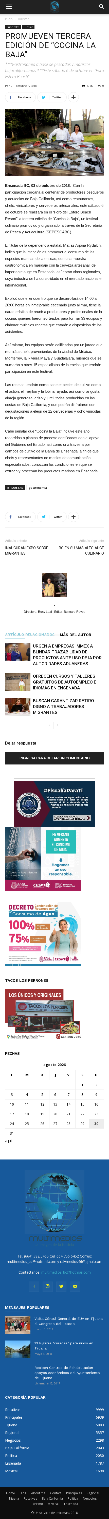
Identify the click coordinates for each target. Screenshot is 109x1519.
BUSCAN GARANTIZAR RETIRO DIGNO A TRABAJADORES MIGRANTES (63, 706)
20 (55, 1113)
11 (27, 1104)
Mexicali (53, 1504)
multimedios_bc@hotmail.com (66, 1272)
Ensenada (71, 1504)
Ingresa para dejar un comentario (55, 758)
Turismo (23, 19)
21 (68, 1113)
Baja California (52, 1498)
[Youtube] (75, 1287)
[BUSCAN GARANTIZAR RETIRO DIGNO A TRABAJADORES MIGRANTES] (17, 706)
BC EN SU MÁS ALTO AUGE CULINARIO (81, 551)
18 (27, 1113)
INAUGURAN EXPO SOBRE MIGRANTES (26, 551)
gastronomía (38, 487)
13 (55, 1104)
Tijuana (14, 1498)
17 (12, 1113)
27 (55, 1123)
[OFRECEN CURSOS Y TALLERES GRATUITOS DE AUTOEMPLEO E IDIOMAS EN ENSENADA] (17, 682)
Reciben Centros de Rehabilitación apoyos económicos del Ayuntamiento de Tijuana (67, 1373)
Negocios (90, 1498)
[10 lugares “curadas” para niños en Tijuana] (17, 1349)
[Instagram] (48, 1287)
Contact (55, 1493)
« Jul (8, 1141)
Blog (23, 1493)
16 (96, 1104)
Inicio (9, 19)
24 (12, 1123)
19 (42, 1113)
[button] (102, 7)
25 (27, 1123)
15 (82, 1104)
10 (12, 1104)
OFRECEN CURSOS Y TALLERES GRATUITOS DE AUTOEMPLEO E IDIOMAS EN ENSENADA (64, 682)
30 (96, 1123)
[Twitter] (61, 1287)
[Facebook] (34, 1287)
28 (68, 1123)
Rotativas (30, 1498)
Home (10, 1493)
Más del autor (75, 634)
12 (42, 1104)
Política (73, 1498)
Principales (13, 27)
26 (42, 1123)
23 (96, 1113)
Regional (93, 1493)
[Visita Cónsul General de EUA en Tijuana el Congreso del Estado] (17, 1325)
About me (38, 1493)
